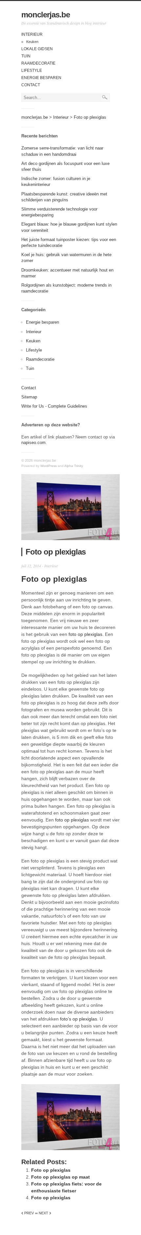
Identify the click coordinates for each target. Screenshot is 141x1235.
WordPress (48, 466)
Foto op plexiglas (50, 1170)
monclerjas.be (45, 14)
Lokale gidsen (37, 49)
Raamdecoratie (38, 63)
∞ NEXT (43, 1213)
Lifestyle (31, 70)
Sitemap (29, 397)
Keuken (32, 42)
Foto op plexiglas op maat (60, 1177)
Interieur (32, 34)
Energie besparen (41, 77)
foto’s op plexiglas (78, 1019)
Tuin (25, 56)
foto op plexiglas (85, 634)
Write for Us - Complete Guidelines (54, 406)
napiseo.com (33, 442)
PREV (27, 1213)
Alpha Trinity (73, 466)
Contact (30, 85)
